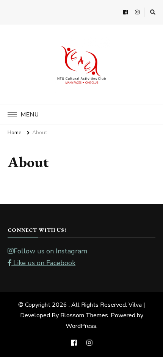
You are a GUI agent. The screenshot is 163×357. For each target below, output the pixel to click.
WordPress (81, 326)
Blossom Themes (84, 315)
